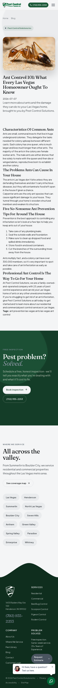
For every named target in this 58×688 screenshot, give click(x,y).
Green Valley (28, 524)
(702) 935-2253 (14, 399)
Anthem (10, 524)
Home (5, 18)
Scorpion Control (39, 609)
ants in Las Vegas (16, 179)
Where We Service (14, 642)
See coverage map (16, 483)
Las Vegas (11, 497)
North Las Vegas (33, 506)
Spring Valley (13, 533)
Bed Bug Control (39, 604)
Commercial (37, 598)
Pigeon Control (38, 614)
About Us (10, 636)
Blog (13, 18)
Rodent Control (38, 619)
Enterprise (11, 542)
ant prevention (17, 310)
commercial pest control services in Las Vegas (30, 307)
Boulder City (12, 515)
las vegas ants (32, 310)
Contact (10, 657)
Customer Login (13, 662)
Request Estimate (38, 658)
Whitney (29, 542)
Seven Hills (33, 515)
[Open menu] (53, 5)
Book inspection (14, 389)
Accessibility (11, 682)
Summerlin (11, 506)
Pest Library (11, 647)
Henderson (30, 497)
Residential (36, 593)
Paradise (32, 533)
